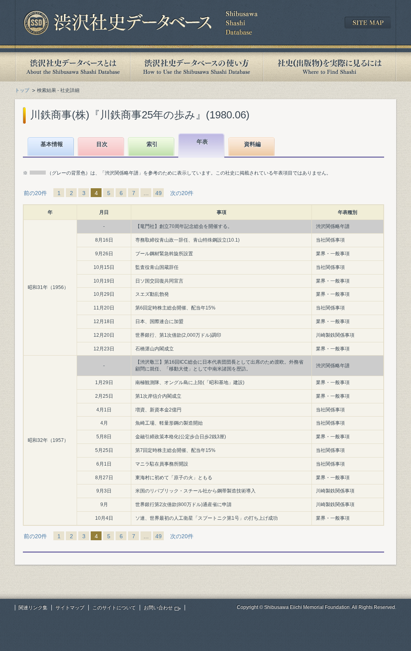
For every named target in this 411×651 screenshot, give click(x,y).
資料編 (252, 144)
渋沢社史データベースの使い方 (196, 66)
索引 (152, 144)
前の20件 (35, 193)
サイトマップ (69, 607)
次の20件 (181, 193)
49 (158, 193)
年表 (202, 141)
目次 (102, 144)
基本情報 (52, 144)
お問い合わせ (158, 607)
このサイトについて (114, 607)
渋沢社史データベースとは (72, 66)
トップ (22, 90)
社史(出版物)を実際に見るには (329, 66)
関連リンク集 (32, 607)
